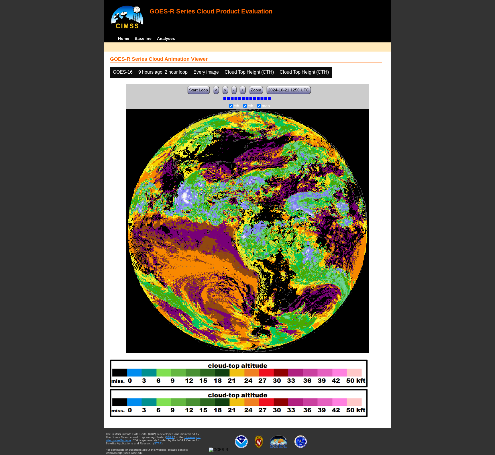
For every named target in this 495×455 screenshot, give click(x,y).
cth (236, 106)
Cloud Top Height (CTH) (249, 72)
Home (123, 38)
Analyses (166, 38)
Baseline (143, 38)
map (266, 106)
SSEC (170, 437)
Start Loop (198, 90)
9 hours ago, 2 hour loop (163, 72)
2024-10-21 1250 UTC (288, 90)
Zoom (256, 90)
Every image (206, 72)
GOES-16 (123, 72)
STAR (158, 443)
